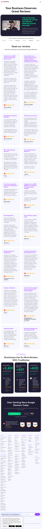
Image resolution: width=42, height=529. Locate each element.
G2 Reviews (30, 454)
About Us (30, 437)
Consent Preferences (37, 463)
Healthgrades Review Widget (3, 490)
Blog (36, 447)
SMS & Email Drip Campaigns (10, 456)
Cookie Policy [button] (5, 522)
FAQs (36, 441)
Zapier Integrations (24, 442)
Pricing (2, 445)
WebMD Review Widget (3, 493)
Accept (18, 526)
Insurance (16, 449)
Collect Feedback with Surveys (10, 460)
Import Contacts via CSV (10, 444)
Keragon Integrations (24, 445)
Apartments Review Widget (3, 504)
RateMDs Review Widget (3, 488)
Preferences (5, 526)
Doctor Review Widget (3, 498)
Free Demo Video (4, 437)
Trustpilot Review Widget (4, 482)
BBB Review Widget (3, 471)
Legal (16, 438)
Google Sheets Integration (24, 458)
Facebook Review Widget (4, 466)
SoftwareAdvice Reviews (31, 452)
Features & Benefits (2, 444)
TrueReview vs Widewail (17, 462)
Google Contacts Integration (23, 454)
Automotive (17, 437)
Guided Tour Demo (3, 439)
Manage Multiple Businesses (10, 469)
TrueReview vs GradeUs (17, 467)
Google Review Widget (3, 463)
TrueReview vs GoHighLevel (17, 473)
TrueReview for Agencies (37, 450)
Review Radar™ (3, 451)
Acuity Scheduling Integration (23, 460)
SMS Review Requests (10, 448)
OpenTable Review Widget (3, 509)
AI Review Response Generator (10, 441)
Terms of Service (36, 460)
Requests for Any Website (10, 466)
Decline (12, 526)
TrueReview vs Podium (17, 459)
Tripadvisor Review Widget (3, 479)
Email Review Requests (10, 451)
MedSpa (16, 442)
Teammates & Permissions (10, 453)
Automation (3, 450)
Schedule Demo (3, 441)
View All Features (9, 438)
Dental (16, 440)
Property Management (17, 446)
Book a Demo (26, 413)
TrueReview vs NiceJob (17, 470)
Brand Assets (37, 443)
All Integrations (24, 437)
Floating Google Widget (3, 459)
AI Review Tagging (9, 479)
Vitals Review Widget (3, 496)
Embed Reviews (3, 460)
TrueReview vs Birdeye (17, 457)
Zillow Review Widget (3, 469)
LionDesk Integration (23, 464)
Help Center (37, 439)
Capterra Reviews (30, 450)
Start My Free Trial (14, 413)
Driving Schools (17, 451)
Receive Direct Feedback (10, 464)
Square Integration (23, 451)
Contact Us (30, 438)
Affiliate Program (29, 441)
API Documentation (24, 439)
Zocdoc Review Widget (3, 485)
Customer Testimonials (30, 447)
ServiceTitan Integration (24, 467)
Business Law (17, 443)
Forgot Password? (37, 452)
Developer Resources (37, 438)
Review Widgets (3, 456)
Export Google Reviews (10, 477)
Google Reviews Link (3, 448)
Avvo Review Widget (3, 474)
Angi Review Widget (3, 501)
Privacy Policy (37, 457)
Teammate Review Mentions (10, 473)
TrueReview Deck (37, 445)
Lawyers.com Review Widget (3, 477)
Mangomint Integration (24, 448)
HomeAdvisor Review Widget (3, 507)
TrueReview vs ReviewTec (17, 465)
